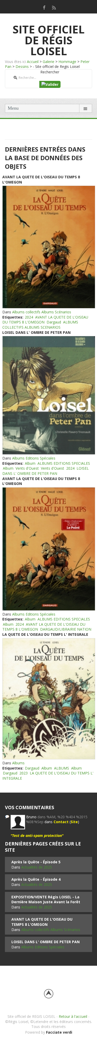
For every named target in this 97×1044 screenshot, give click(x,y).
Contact (61, 821)
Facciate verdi (59, 1032)
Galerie (48, 61)
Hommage (67, 61)
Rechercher (49, 71)
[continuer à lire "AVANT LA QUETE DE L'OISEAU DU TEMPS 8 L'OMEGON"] (48, 247)
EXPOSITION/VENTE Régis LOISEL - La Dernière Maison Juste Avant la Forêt (45, 899)
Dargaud (54, 322)
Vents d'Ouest (27, 468)
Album (30, 463)
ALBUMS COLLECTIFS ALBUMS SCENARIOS (40, 325)
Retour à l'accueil (73, 1016)
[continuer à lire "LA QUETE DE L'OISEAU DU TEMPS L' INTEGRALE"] (48, 699)
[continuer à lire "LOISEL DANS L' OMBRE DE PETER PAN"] (48, 395)
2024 (29, 317)
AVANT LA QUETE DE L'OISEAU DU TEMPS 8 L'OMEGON (41, 922)
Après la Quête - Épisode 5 (36, 861)
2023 (23, 773)
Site (74, 821)
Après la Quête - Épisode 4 (36, 879)
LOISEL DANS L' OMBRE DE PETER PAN (36, 332)
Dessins (22, 66)
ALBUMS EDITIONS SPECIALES (64, 463)
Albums (18, 762)
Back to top (48, 993)
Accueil (33, 61)
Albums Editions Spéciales (33, 458)
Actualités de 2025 (36, 867)
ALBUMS (61, 768)
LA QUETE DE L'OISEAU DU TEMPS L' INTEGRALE (45, 634)
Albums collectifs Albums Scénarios (41, 311)
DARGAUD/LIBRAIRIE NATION (65, 629)
